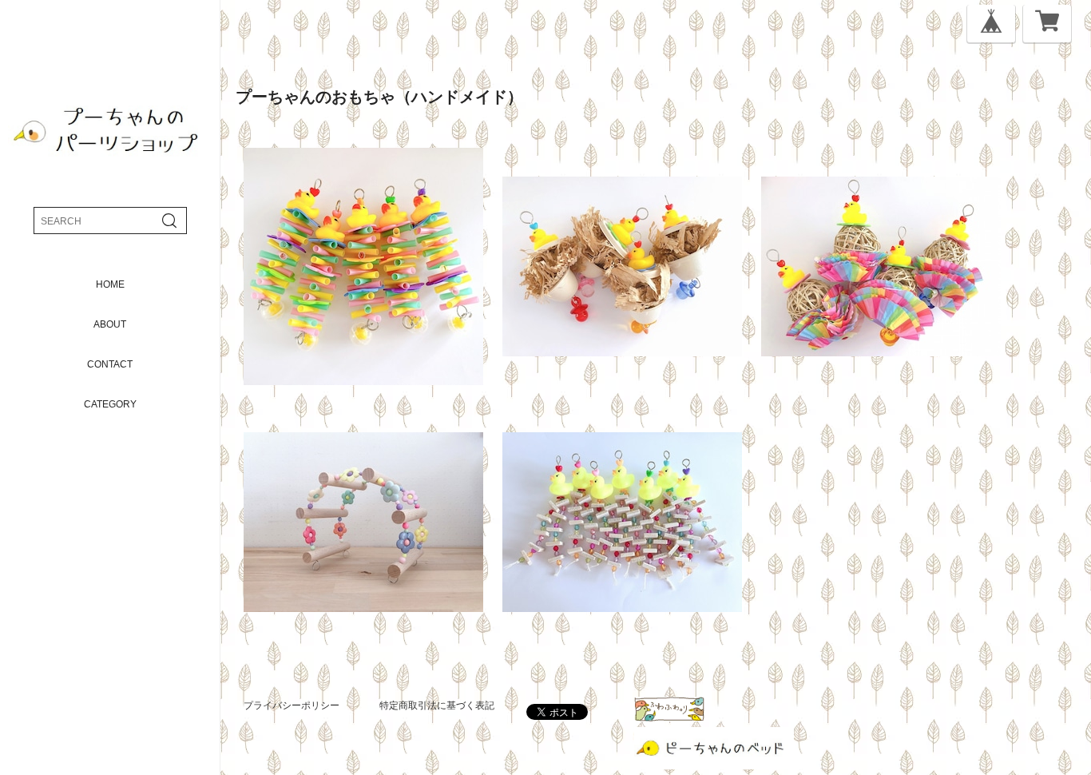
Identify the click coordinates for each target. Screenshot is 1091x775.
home (110, 284)
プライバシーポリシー (291, 705)
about (109, 324)
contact (110, 364)
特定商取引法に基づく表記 (436, 705)
